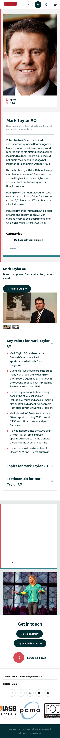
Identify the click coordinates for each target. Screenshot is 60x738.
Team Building (35, 240)
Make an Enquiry (29, 633)
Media (17, 240)
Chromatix (24, 733)
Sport (13, 99)
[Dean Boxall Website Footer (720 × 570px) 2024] (30, 593)
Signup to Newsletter (30, 643)
